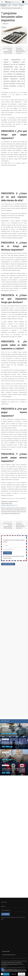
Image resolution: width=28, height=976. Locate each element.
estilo (10, 733)
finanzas (7, 746)
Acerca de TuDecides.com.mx (8, 954)
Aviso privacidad (5, 951)
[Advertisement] (14, 178)
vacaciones (14, 733)
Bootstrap (3, 967)
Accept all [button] (6, 974)
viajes (3, 733)
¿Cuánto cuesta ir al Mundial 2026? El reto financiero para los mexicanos (13, 769)
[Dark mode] (26, 2)
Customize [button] (21, 974)
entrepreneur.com (10, 498)
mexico (3, 772)
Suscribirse (7, 553)
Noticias (15, 5)
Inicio (9, 5)
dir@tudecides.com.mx (11, 505)
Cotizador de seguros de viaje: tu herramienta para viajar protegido (12, 743)
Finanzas (21, 5)
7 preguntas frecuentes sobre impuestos (12, 16)
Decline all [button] (13, 974)
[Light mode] (23, 2)
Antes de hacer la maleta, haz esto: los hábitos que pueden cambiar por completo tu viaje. (13, 729)
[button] (23, 725)
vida (6, 733)
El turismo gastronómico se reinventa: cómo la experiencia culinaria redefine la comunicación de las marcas (14, 755)
